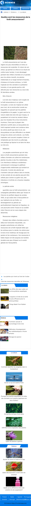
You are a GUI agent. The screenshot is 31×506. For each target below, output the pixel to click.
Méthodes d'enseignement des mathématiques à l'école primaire (18, 331)
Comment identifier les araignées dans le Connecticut (14, 368)
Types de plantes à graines (14, 441)
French (4, 497)
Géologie (12, 499)
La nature (23, 12)
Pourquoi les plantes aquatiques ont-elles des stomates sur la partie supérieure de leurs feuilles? (14, 398)
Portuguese (27, 497)
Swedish (4, 499)
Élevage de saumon (15, 337)
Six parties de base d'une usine (14, 414)
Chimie (15, 8)
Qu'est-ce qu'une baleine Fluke (14, 382)
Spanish (19, 497)
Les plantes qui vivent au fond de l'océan (16, 276)
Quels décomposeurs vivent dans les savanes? (13, 473)
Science (13, 12)
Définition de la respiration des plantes (14, 428)
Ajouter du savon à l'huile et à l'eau (14, 459)
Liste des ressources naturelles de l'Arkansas (15, 281)
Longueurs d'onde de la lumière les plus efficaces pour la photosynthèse (19, 299)
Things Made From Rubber (17, 304)
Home (5, 8)
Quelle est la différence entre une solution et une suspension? (14, 489)
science (6, 12)
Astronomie (25, 8)
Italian (12, 497)
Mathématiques (20, 499)
